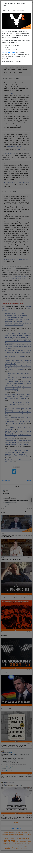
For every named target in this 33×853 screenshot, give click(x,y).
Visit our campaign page (9, 52)
